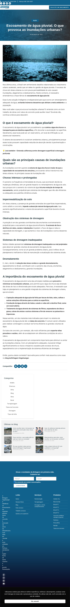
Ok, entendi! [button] (35, 601)
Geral (12, 400)
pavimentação (58, 142)
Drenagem (12, 411)
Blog (35, 20)
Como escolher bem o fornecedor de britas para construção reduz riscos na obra (23, 429)
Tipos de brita (12, 414)
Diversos (12, 386)
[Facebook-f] (1, 3)
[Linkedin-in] (3, 580)
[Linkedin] (7, 3)
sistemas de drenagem (39, 190)
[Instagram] (4, 3)
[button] (45, 7)
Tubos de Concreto (12, 407)
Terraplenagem (12, 404)
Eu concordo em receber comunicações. (28, 482)
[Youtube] (10, 3)
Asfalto (12, 383)
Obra (12, 397)
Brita (12, 390)
